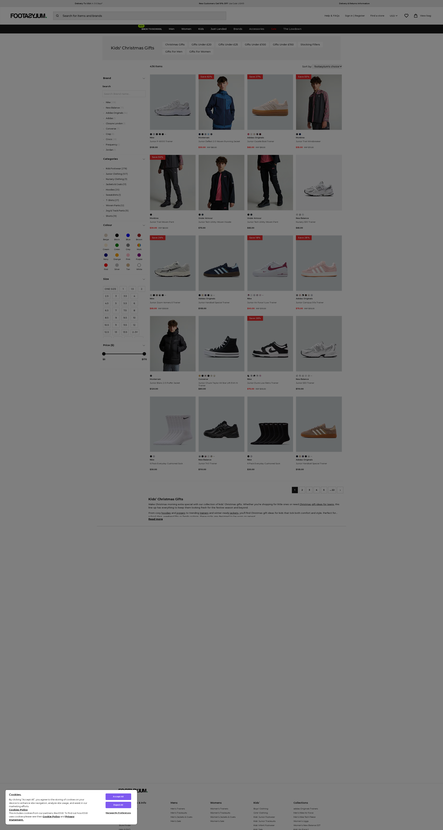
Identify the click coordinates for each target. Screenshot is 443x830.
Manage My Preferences (118, 813)
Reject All (118, 805)
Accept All (118, 796)
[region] (71, 807)
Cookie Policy (51, 816)
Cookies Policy (18, 809)
